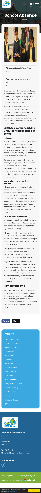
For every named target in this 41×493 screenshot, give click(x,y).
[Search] (31, 4)
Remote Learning (11, 388)
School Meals (10, 351)
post (17, 321)
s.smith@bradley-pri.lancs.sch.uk (16, 453)
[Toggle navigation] (37, 4)
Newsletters (9, 364)
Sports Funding (10, 392)
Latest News (9, 355)
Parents (24, 20)
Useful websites (11, 380)
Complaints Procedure (13, 384)
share (6, 321)
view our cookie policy (12, 491)
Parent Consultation (12, 339)
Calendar (8, 359)
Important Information (13, 343)
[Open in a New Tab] (6, 74)
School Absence (11, 368)
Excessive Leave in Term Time (19, 68)
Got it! (34, 490)
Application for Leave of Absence (20, 79)
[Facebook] (3, 465)
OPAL (6, 404)
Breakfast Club (10, 372)
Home (16, 20)
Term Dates (9, 376)
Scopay (8, 396)
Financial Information (13, 347)
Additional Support (12, 400)
